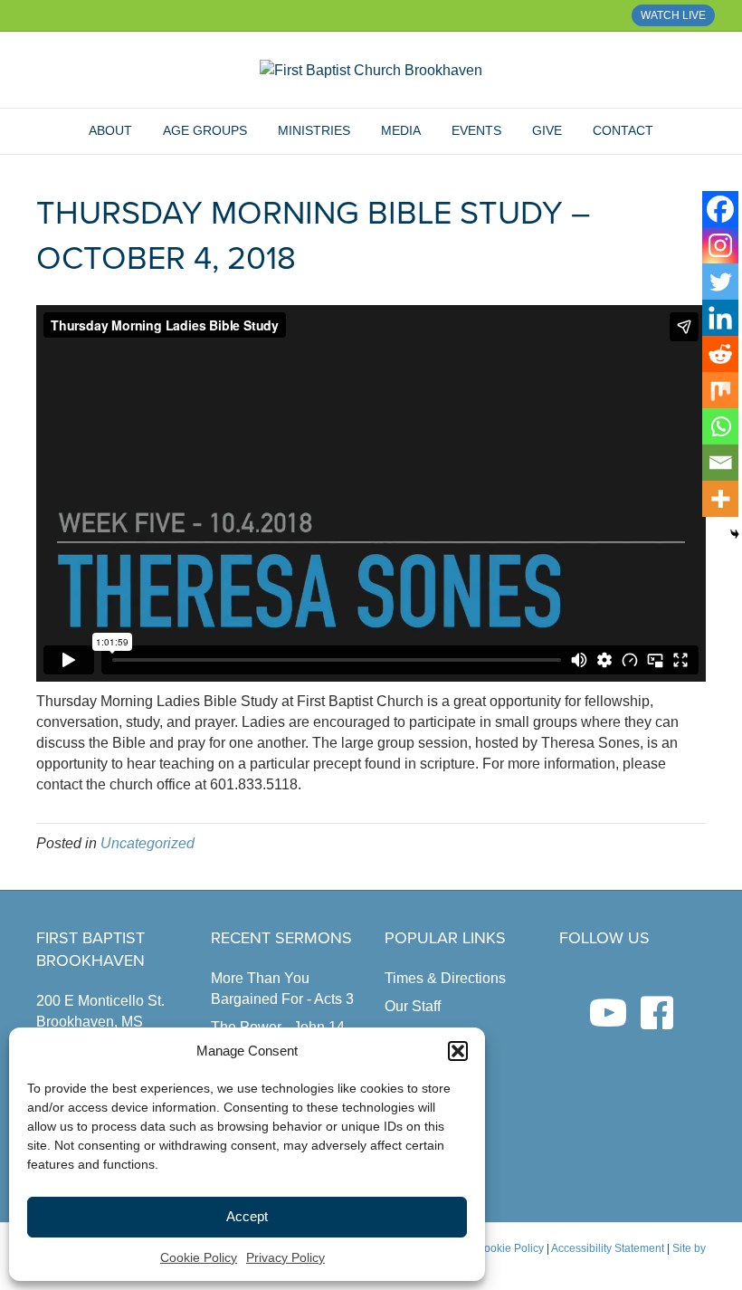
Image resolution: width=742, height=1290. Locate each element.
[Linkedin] (720, 318)
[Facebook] (720, 209)
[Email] (720, 462)
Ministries (314, 130)
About (110, 130)
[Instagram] (720, 245)
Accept (247, 1216)
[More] (720, 499)
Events (476, 130)
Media (401, 130)
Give (547, 130)
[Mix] (720, 390)
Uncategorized (147, 843)
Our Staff (413, 1006)
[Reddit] (720, 354)
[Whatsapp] (720, 426)
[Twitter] (720, 281)
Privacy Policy (285, 1257)
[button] (458, 1051)
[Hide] (735, 534)
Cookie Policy (198, 1257)
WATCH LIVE (673, 15)
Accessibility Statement (607, 1248)
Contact (623, 130)
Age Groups (205, 130)
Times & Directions (445, 978)
